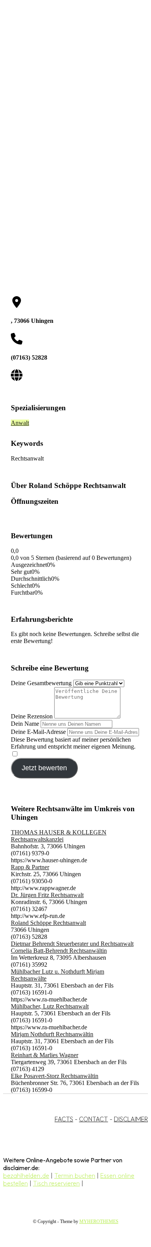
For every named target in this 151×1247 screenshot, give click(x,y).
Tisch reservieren (56, 1183)
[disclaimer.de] (67, 70)
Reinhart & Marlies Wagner (44, 1055)
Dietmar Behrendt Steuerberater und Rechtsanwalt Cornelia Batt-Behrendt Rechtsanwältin (72, 947)
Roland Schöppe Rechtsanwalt (48, 922)
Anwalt (20, 423)
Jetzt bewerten (44, 768)
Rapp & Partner (30, 867)
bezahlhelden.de (26, 1175)
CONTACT (93, 1119)
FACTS (64, 1119)
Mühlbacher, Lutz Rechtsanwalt (50, 1006)
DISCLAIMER (131, 1119)
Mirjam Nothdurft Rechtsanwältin (52, 1034)
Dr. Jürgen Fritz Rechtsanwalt (47, 895)
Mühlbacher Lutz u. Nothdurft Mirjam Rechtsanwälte (57, 975)
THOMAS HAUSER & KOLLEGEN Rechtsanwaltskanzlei (58, 836)
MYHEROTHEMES (98, 1221)
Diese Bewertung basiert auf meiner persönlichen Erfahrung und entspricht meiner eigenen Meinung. (73, 743)
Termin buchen (74, 1175)
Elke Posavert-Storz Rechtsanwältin (54, 1076)
